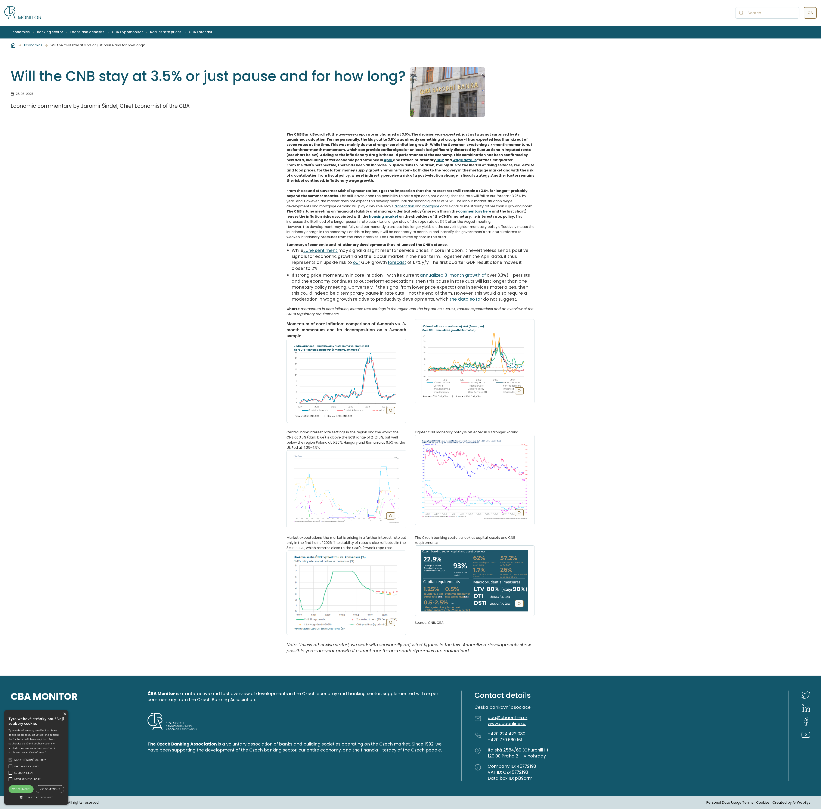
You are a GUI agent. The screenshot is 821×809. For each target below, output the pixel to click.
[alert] (36, 757)
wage (458, 160)
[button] (36, 797)
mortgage (430, 206)
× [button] (64, 714)
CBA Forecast (200, 32)
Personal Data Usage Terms (729, 802)
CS (810, 12)
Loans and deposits (87, 32)
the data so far (466, 299)
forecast (397, 262)
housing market (383, 216)
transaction (404, 206)
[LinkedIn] (805, 708)
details (470, 160)
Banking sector (50, 32)
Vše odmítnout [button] (50, 789)
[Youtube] (805, 734)
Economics (20, 32)
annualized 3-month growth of (453, 275)
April (388, 160)
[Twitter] (805, 695)
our (356, 262)
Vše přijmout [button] (21, 789)
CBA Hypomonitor (127, 32)
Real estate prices (166, 32)
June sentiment (320, 250)
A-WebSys (801, 802)
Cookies (762, 802)
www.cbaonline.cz (507, 723)
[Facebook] (805, 721)
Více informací (37, 752)
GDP (440, 160)
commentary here (474, 211)
